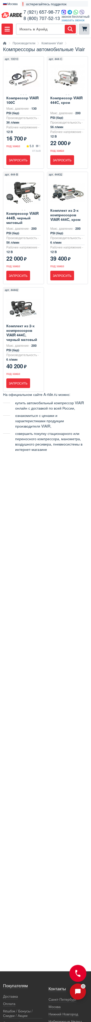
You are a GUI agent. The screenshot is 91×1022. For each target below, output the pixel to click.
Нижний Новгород (63, 1014)
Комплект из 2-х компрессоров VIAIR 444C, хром (65, 215)
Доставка (10, 996)
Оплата (9, 1003)
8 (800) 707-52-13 (42, 18)
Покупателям (15, 986)
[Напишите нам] (78, 992)
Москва (55, 1006)
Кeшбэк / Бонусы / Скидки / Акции (18, 1013)
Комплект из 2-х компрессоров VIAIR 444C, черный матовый (21, 332)
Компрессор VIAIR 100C (22, 100)
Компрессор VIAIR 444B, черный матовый (22, 218)
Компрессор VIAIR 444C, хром (66, 100)
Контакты (57, 989)
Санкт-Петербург (63, 999)
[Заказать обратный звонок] (78, 973)
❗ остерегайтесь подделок (43, 3)
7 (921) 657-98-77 (42, 11)
